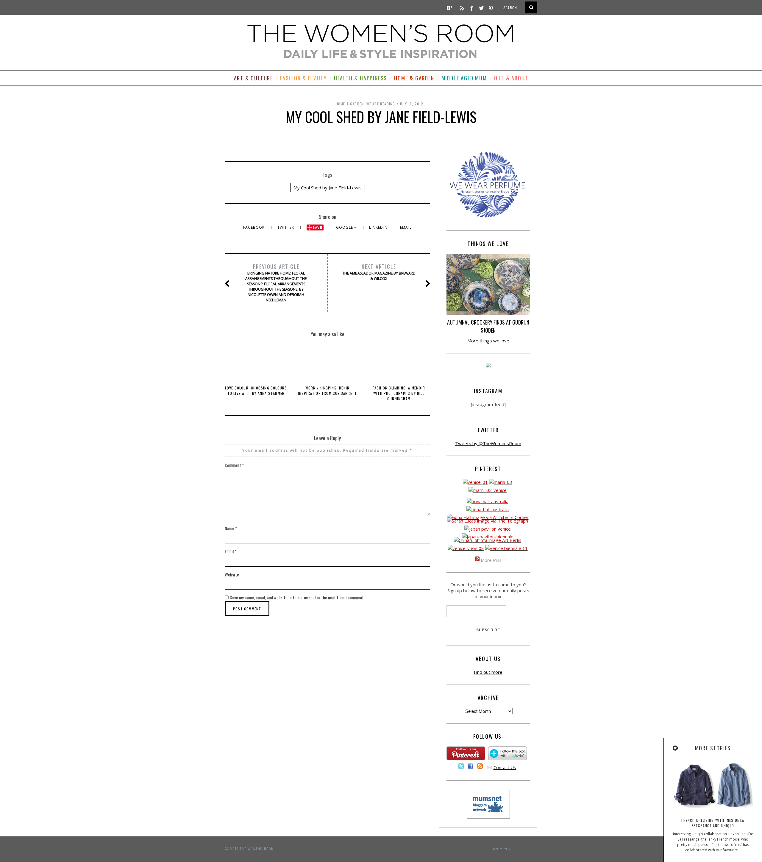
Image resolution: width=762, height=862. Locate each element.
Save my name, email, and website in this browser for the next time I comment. (297, 597)
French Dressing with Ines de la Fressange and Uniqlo (712, 823)
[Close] (676, 748)
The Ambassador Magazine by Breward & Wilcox (379, 272)
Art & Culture (253, 78)
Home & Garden (414, 78)
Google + (347, 227)
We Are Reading (380, 103)
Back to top (500, 849)
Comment (234, 465)
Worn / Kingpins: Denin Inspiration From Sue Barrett (327, 390)
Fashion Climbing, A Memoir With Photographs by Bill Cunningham (399, 393)
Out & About (511, 78)
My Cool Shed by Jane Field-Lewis (327, 188)
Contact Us (505, 767)
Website (232, 574)
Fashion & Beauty (303, 78)
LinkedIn (379, 227)
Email (406, 227)
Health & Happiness (360, 78)
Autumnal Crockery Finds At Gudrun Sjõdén (488, 326)
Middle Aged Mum (464, 78)
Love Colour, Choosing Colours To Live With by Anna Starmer (256, 390)
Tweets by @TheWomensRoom (488, 443)
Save (317, 227)
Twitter (286, 227)
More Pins (491, 560)
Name (231, 528)
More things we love (488, 341)
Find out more (488, 672)
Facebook (254, 227)
